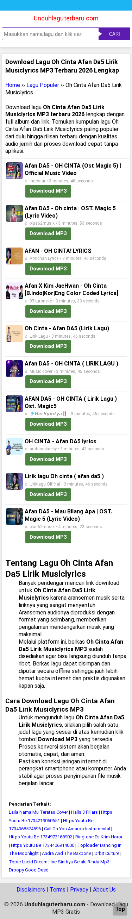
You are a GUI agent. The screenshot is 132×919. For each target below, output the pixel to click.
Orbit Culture (107, 853)
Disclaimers (31, 889)
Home (12, 85)
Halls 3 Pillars (84, 812)
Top (120, 909)
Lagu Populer (42, 85)
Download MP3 (48, 191)
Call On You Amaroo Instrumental (77, 828)
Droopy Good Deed (29, 870)
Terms (57, 889)
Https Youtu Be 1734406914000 (42, 845)
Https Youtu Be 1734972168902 (40, 836)
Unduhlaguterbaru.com (66, 18)
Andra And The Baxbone (66, 853)
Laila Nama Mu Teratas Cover (38, 812)
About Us (104, 889)
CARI (114, 34)
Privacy (79, 889)
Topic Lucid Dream (28, 861)
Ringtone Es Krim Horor (98, 836)
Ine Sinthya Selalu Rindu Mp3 (80, 861)
